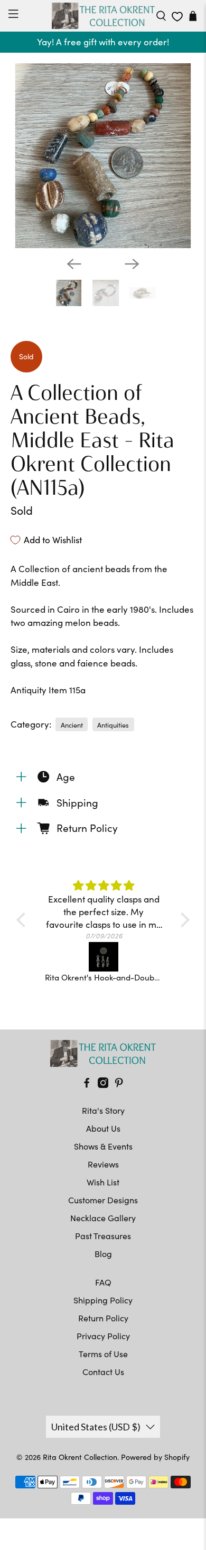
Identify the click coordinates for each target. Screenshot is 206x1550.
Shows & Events (103, 1146)
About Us (103, 1128)
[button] (23, 919)
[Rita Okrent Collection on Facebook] (86, 1084)
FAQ (103, 1282)
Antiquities (113, 724)
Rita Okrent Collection (80, 1457)
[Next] (132, 264)
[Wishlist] (177, 17)
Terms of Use (103, 1353)
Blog (103, 1253)
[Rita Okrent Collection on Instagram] (103, 1084)
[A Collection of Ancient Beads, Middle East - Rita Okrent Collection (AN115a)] (103, 155)
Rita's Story (103, 1110)
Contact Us (103, 1371)
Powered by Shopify (155, 1457)
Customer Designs (103, 1199)
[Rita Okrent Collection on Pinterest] (119, 1084)
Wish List (103, 1182)
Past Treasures (103, 1235)
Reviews (103, 1164)
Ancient (72, 724)
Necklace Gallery (103, 1217)
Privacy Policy (103, 1335)
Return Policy (103, 1317)
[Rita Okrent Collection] (103, 16)
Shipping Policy (103, 1300)
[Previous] (74, 264)
